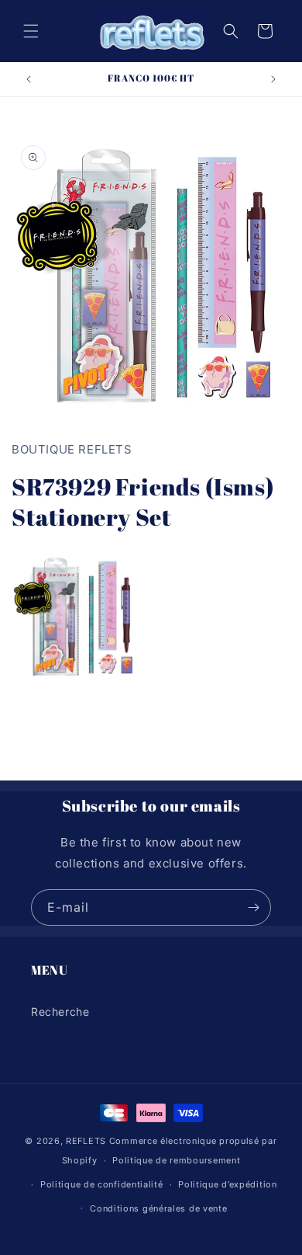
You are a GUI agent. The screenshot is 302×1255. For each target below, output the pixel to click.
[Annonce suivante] (273, 79)
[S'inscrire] (253, 907)
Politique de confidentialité (101, 1184)
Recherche (60, 1011)
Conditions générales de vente (158, 1208)
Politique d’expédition (227, 1184)
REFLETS (86, 1140)
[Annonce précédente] (29, 79)
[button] (31, 31)
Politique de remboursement (176, 1160)
